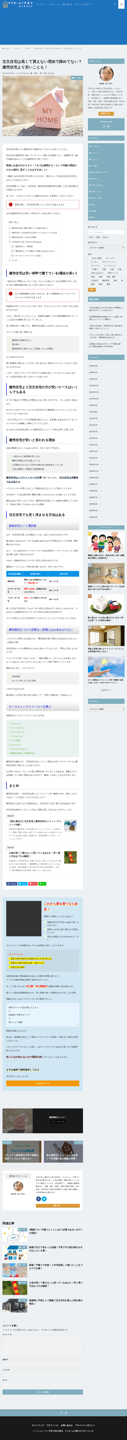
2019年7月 (95, 418)
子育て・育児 (96, 198)
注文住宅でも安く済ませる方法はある (25, 242)
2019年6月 (95, 425)
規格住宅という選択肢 (22, 246)
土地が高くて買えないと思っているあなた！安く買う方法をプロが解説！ (34, 854)
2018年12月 (95, 464)
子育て (91, 237)
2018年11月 (95, 471)
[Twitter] (23, 884)
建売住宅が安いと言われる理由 (22, 237)
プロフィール (54, 4)
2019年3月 (95, 445)
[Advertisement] (63, 27)
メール (6, 1370)
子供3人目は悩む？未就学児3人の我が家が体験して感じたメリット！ (105, 327)
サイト (5, 1380)
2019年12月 (95, 385)
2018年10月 (95, 478)
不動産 (98, 237)
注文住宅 (51, 73)
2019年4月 (95, 438)
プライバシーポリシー (83, 4)
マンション (95, 159)
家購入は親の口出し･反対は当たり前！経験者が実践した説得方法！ (106, 556)
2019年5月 (95, 431)
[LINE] (42, 884)
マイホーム (16, 48)
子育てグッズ (96, 191)
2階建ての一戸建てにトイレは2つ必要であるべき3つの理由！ (55, 1231)
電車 (93, 217)
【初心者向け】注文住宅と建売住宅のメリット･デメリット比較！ (35, 823)
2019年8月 (95, 412)
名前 (5, 1359)
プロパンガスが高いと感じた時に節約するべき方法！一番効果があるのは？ (105, 336)
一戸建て (27, 48)
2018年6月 (95, 504)
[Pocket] (33, 884)
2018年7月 (95, 497)
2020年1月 (95, 379)
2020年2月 (95, 372)
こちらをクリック (43, 1083)
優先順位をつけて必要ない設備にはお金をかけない (33, 251)
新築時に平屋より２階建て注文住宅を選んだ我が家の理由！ (56, 1302)
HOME (7, 48)
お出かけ (105, 237)
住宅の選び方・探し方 (100, 172)
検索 (91, 289)
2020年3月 (95, 366)
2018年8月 (95, 491)
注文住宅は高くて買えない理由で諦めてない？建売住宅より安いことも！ (58, 48)
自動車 (93, 211)
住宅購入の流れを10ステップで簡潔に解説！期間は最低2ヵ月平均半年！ (105, 345)
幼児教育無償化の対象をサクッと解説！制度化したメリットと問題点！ (105, 318)
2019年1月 (95, 458)
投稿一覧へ (57, 1205)
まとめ (13, 260)
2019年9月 (95, 405)
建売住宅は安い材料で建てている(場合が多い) (28, 228)
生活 (93, 204)
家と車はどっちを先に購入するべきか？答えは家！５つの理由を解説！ (105, 618)
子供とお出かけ (97, 185)
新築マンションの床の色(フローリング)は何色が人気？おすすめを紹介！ (106, 587)
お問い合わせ (67, 4)
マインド (94, 153)
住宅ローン (95, 179)
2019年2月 (95, 451)
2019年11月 (95, 392)
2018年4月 (95, 517)
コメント (7, 1334)
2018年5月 (95, 510)
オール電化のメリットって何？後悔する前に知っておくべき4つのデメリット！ (105, 681)
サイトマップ (41, 4)
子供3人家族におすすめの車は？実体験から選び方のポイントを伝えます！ (106, 309)
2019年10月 (95, 399)
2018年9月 (95, 484)
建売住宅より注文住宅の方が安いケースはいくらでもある (33, 233)
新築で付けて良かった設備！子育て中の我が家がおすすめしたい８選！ (56, 1249)
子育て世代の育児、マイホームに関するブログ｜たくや (71, 1431)
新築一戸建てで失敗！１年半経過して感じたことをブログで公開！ (56, 1267)
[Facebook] (11, 884)
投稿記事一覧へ (105, 113)
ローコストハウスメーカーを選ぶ (26, 256)
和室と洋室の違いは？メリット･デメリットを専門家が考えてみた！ (106, 650)
